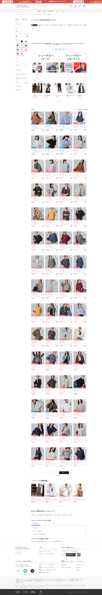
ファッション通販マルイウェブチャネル (22, 14)
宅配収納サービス (19, 582)
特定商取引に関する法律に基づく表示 (75, 579)
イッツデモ (40, 514)
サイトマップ (67, 580)
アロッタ (64, 514)
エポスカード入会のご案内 (66, 567)
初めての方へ (78, 567)
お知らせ (77, 569)
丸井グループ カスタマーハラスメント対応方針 (53, 579)
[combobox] (42, 6)
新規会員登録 (63, 564)
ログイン (18, 552)
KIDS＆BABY (51, 11)
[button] (22, 28)
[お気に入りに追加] (43, 484)
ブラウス (45, 14)
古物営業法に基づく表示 (20, 580)
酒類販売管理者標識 (28, 580)
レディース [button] (18, 24)
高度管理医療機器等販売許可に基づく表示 (40, 580)
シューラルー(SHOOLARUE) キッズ (56, 541)
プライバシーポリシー (24, 579)
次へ (63, 472)
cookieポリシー (65, 579)
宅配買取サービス (74, 580)
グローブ (33, 514)
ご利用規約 (17, 579)
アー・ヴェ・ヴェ (57, 514)
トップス (41, 14)
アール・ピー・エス (48, 514)
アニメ (63, 11)
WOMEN (39, 11)
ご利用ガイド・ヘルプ (80, 564)
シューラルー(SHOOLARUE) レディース (39, 541)
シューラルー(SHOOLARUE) (34, 14)
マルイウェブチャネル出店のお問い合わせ (56, 580)
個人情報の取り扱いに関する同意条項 (37, 579)
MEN (44, 11)
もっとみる (59, 101)
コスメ (57, 11)
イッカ (70, 514)
